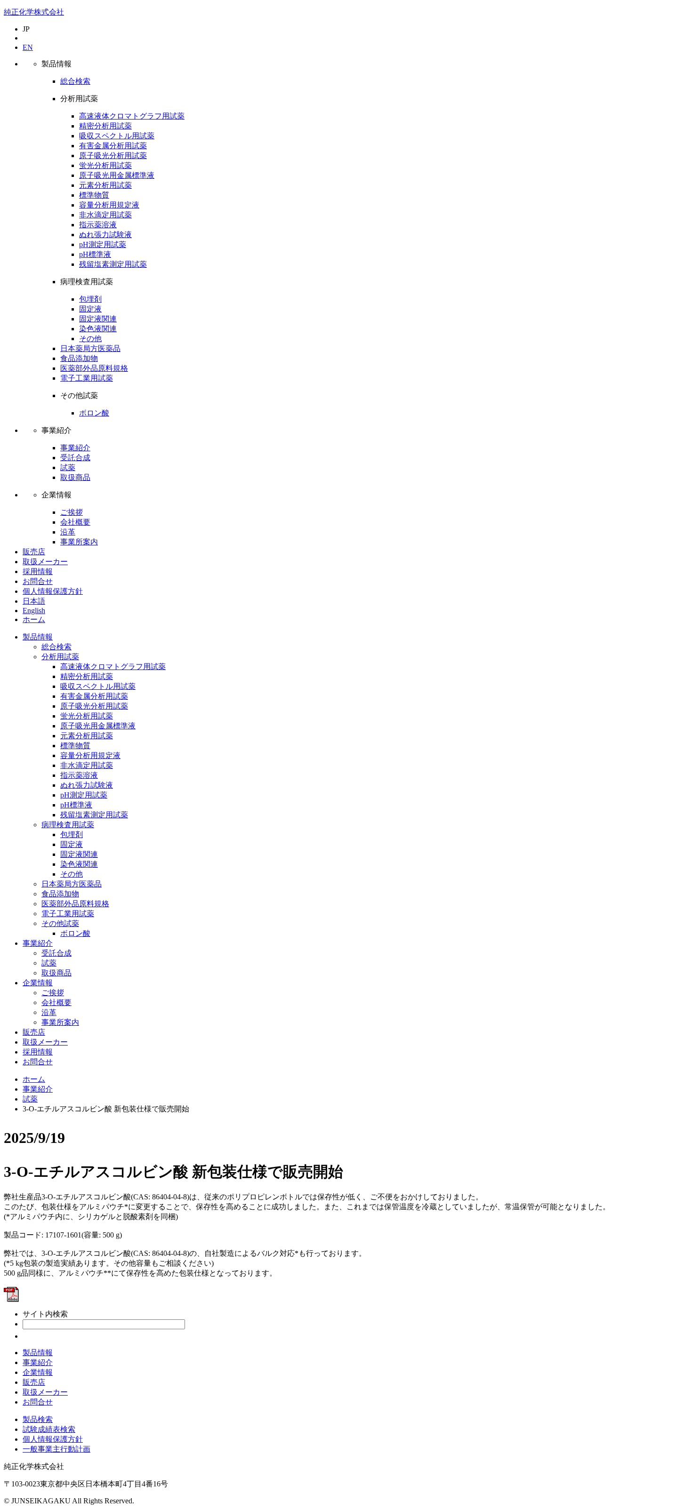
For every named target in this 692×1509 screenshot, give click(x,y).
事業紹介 (75, 448)
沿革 (67, 532)
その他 (90, 339)
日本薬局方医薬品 (90, 348)
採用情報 (38, 571)
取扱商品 (75, 477)
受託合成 (75, 458)
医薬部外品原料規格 (94, 368)
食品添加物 (79, 358)
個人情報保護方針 (53, 591)
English (34, 611)
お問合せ (38, 581)
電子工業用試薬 (86, 378)
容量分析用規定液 (109, 205)
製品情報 (38, 637)
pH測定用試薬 (102, 244)
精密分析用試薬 (105, 126)
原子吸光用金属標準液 (116, 175)
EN (28, 47)
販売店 (34, 552)
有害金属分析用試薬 (113, 146)
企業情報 (38, 983)
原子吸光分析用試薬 (113, 156)
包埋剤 (90, 299)
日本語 (34, 601)
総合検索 (75, 81)
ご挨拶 (71, 512)
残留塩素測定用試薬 (113, 264)
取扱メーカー (45, 562)
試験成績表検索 (49, 1429)
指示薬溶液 (98, 225)
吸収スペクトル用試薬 (116, 136)
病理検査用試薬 (67, 825)
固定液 (90, 309)
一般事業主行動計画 (56, 1449)
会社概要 (75, 522)
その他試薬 (60, 923)
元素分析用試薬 (105, 185)
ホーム (34, 619)
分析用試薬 (60, 657)
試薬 (67, 467)
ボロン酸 (94, 413)
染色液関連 (98, 329)
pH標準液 (95, 254)
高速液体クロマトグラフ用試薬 (132, 116)
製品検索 (38, 1419)
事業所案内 (79, 542)
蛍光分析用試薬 (105, 165)
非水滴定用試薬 (105, 215)
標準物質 (94, 195)
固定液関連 (98, 319)
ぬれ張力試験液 (105, 235)
